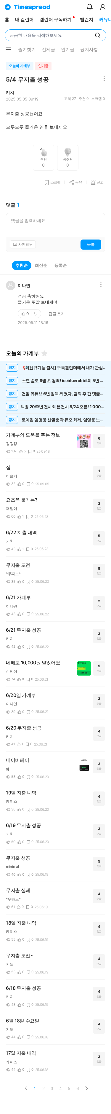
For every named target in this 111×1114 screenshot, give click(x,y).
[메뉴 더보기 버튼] (8, 49)
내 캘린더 (24, 19)
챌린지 (86, 19)
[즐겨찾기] (44, 353)
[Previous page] (26, 1088)
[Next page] (86, 1088)
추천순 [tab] (21, 265)
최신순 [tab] (41, 265)
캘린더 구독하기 (56, 19)
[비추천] (36, 313)
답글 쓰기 (57, 313)
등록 (91, 244)
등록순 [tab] (60, 265)
